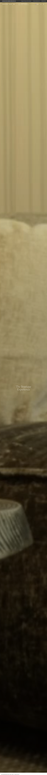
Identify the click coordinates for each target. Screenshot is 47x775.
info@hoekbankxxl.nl (36, 1)
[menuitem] (13, 4)
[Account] (41, 4)
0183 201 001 (44, 1)
